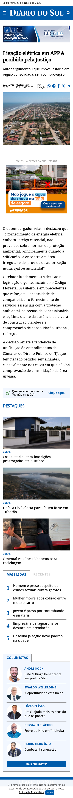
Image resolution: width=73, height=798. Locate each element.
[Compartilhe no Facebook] (59, 86)
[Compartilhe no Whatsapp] (49, 86)
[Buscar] (68, 13)
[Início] (36, 14)
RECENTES (41, 574)
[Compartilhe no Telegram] (54, 86)
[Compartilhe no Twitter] (63, 86)
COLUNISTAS (17, 658)
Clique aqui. (56, 393)
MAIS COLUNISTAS (36, 764)
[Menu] (5, 13)
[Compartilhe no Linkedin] (68, 86)
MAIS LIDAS (16, 574)
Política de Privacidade (31, 792)
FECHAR (50, 793)
